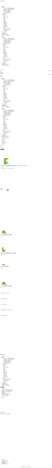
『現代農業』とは (4, 33)
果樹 (4, 46)
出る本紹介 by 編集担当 (7, 10)
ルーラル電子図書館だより (7, 12)
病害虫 (5, 19)
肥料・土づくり (6, 23)
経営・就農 (5, 56)
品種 (4, 20)
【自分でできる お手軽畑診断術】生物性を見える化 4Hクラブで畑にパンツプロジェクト (14, 165)
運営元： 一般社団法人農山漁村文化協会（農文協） (26, 465)
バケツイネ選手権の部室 (5, 266)
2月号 (3, 249)
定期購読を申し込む (5, 64)
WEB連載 (3, 7)
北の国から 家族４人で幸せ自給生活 (9, 39)
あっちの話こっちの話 (7, 11)
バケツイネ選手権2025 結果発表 (6, 234)
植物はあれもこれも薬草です (8, 9)
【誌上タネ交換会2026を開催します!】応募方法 (8, 253)
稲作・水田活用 (6, 47)
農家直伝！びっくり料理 (7, 28)
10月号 (5, 161)
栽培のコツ (3, 14)
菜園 (4, 48)
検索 (1, 189)
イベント (3, 232)
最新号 (3, 6)
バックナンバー (4, 32)
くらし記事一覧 (6, 30)
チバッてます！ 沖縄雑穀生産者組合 (9, 38)
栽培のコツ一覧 (6, 57)
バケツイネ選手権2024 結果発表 (6, 285)
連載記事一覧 (5, 13)
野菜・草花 (5, 15)
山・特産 (5, 24)
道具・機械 (5, 55)
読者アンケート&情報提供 (6, 65)
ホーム (1, 147)
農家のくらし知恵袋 (6, 29)
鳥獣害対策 (5, 22)
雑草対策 (5, 21)
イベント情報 (4, 31)
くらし (3, 27)
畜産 (4, 18)
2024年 (5, 160)
